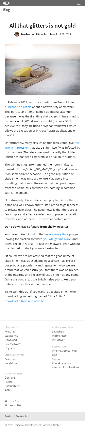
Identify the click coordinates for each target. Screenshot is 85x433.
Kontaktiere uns (61, 363)
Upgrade (10, 348)
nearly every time (56, 234)
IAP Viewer (58, 340)
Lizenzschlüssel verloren (66, 367)
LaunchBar (58, 331)
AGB (7, 390)
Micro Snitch (59, 335)
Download (11, 340)
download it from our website (24, 301)
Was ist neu (11, 335)
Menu (79, 8)
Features (10, 331)
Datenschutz (12, 386)
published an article (18, 107)
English (9, 416)
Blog (6, 9)
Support (57, 359)
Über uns (10, 377)
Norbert (26, 34)
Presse (8, 382)
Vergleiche (11, 363)
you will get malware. (57, 239)
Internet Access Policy (64, 350)
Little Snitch (44, 34)
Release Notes (13, 344)
